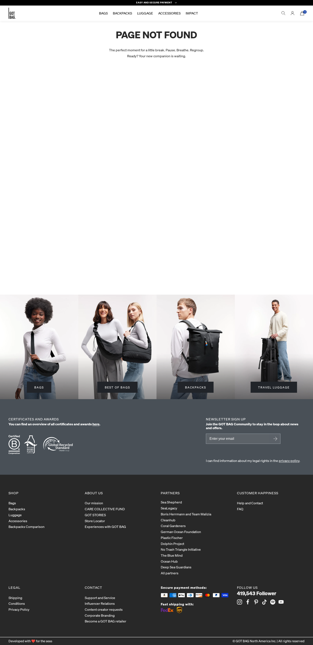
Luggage (15, 515)
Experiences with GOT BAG (105, 526)
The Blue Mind (171, 555)
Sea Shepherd (171, 502)
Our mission (94, 503)
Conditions (17, 603)
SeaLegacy (169, 508)
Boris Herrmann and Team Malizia (186, 514)
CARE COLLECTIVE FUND (105, 509)
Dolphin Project (172, 543)
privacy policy (289, 460)
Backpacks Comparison (27, 526)
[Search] (283, 13)
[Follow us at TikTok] (264, 602)
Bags (12, 503)
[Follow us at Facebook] (247, 602)
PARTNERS (170, 493)
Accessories (18, 521)
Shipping (15, 597)
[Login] (292, 13)
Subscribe (274, 439)
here (95, 424)
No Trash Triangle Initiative (181, 549)
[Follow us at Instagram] (239, 602)
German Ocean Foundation (181, 531)
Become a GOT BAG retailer (105, 621)
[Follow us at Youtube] (281, 602)
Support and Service (100, 597)
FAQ (240, 509)
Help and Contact (250, 503)
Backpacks (17, 509)
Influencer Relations (100, 603)
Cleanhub (168, 520)
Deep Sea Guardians (176, 567)
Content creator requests (104, 609)
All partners (169, 573)
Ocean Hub (169, 561)
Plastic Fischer (172, 537)
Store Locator (95, 521)
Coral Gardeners (173, 525)
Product (6, 158)
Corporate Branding (100, 615)
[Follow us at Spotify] (272, 602)
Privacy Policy (19, 609)
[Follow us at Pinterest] (256, 602)
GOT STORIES (95, 515)
